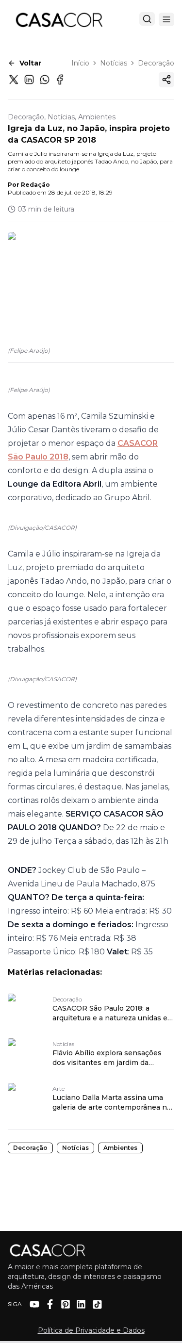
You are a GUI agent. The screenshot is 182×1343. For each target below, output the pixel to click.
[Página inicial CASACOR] (59, 19)
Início (80, 63)
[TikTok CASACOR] (97, 1304)
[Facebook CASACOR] (50, 1304)
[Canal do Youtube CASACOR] (34, 1304)
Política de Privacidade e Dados (91, 1330)
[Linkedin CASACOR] (81, 1304)
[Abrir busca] (147, 19)
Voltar (30, 63)
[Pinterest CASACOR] (65, 1304)
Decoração (156, 63)
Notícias (113, 63)
